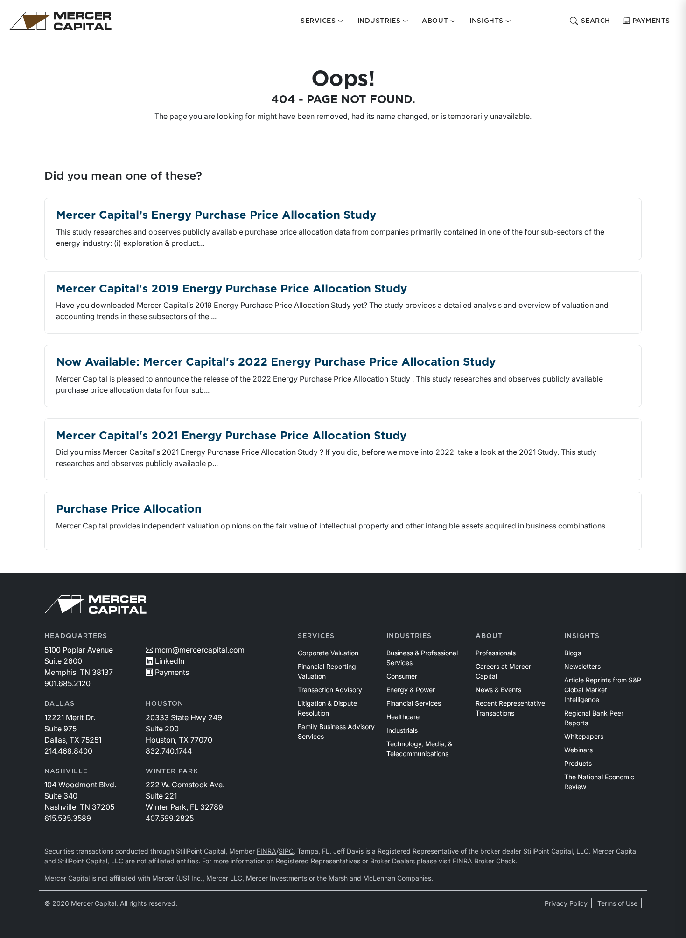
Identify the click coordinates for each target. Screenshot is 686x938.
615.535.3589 (67, 818)
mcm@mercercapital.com (200, 649)
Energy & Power (410, 690)
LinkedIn (169, 661)
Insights (582, 636)
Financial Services (413, 703)
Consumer (401, 676)
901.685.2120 (67, 683)
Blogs (572, 653)
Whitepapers (583, 736)
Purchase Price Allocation (129, 509)
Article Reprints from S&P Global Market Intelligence (602, 689)
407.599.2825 (170, 818)
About (489, 636)
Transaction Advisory (330, 690)
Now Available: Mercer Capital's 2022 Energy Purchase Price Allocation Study (276, 362)
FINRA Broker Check (484, 861)
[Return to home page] (60, 21)
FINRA (266, 851)
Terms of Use (617, 903)
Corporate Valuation (328, 653)
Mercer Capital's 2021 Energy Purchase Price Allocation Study (231, 436)
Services (316, 636)
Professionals (496, 653)
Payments (651, 21)
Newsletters (582, 666)
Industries (409, 636)
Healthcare (403, 717)
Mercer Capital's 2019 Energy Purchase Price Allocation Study (231, 289)
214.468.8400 (68, 751)
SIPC (286, 851)
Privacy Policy (566, 903)
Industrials (402, 730)
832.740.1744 (169, 751)
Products (578, 763)
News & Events (498, 690)
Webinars (578, 750)
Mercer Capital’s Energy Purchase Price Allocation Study (216, 215)
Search (595, 21)
